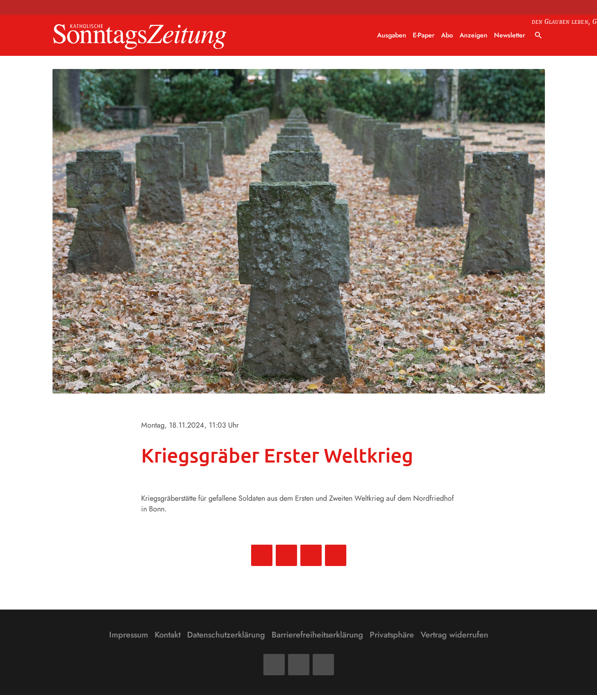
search (538, 35)
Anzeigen (473, 35)
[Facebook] (274, 664)
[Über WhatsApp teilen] (311, 555)
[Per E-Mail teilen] (335, 555)
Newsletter (509, 35)
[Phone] (323, 664)
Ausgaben (391, 35)
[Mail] (298, 664)
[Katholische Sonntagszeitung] (140, 35)
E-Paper (424, 35)
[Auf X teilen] (286, 555)
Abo (447, 35)
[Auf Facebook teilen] (261, 555)
